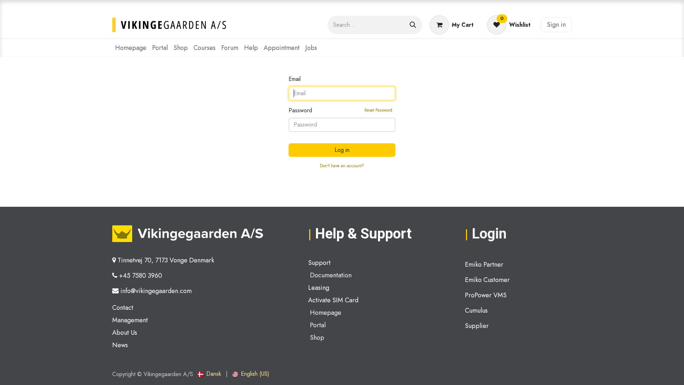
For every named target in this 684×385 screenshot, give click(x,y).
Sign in (556, 24)
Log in (342, 150)
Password (340, 110)
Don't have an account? (342, 166)
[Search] (413, 25)
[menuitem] (130, 48)
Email (295, 79)
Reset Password (378, 110)
